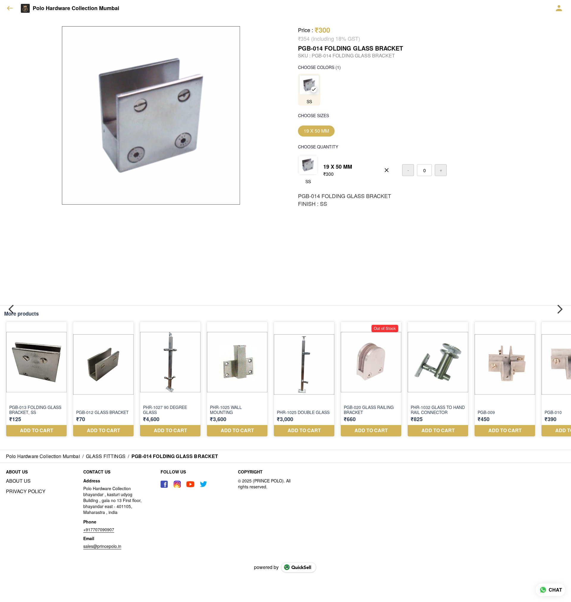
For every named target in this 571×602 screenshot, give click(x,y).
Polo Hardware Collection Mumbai (76, 8)
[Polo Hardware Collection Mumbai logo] (25, 8)
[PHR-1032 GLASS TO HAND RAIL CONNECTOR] (437, 379)
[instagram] (177, 484)
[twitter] (203, 484)
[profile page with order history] (559, 8)
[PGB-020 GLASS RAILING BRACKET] (371, 379)
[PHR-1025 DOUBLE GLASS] (304, 379)
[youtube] (190, 484)
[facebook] (164, 484)
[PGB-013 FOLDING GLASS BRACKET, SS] (36, 379)
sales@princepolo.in (102, 546)
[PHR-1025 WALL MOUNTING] (237, 379)
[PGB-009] (504, 379)
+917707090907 (98, 529)
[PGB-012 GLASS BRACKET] (103, 379)
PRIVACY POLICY (26, 491)
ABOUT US (18, 481)
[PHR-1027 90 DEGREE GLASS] (170, 379)
